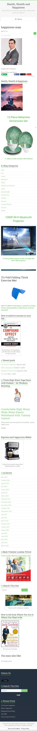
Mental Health (5, 192)
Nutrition (3, 198)
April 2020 (4, 542)
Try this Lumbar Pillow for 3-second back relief (16, 556)
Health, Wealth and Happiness (18, 5)
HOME (18, 695)
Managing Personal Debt (8, 371)
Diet (2, 173)
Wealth (3, 210)
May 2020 (4, 539)
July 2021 (4, 514)
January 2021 (5, 527)
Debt (2, 170)
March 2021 (5, 521)
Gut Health (4, 374)
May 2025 (4, 477)
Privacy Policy (25, 728)
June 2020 (4, 536)
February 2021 (5, 524)
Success (4, 207)
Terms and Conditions (14, 728)
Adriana (5, 31)
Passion (3, 201)
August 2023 (5, 490)
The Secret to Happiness (9, 364)
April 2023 (4, 493)
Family (3, 176)
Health (3, 182)
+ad (18, 159)
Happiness (4, 179)
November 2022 (6, 505)
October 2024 (5, 480)
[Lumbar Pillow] (18, 569)
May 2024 (4, 486)
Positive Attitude (6, 204)
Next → (33, 76)
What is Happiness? (7, 368)
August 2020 (5, 530)
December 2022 (6, 502)
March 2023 (5, 496)
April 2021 (4, 518)
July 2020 (4, 533)
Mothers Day (5, 195)
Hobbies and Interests (8, 186)
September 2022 (6, 511)
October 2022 (5, 508)
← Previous (4, 76)
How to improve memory (8, 717)
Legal (2, 189)
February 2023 (5, 499)
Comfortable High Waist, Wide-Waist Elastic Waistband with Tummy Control (15, 414)
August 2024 (5, 483)
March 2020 (5, 546)
